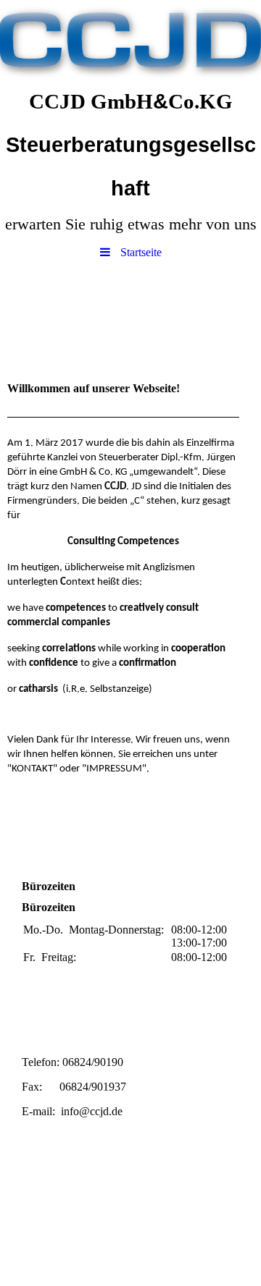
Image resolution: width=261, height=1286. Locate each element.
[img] (130, 40)
